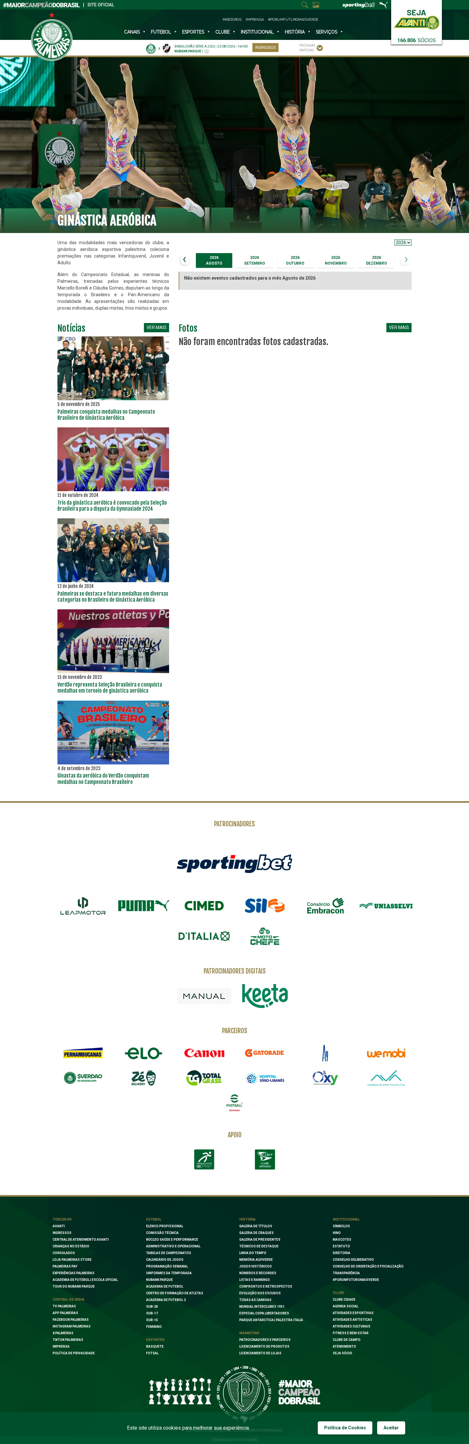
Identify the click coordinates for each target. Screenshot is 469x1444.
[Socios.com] (83, 1078)
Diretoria (341, 1253)
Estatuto (341, 1246)
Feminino (154, 1326)
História (295, 31)
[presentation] (185, 260)
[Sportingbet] (234, 863)
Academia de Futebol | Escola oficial (85, 1280)
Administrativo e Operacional (173, 1246)
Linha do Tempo (252, 1253)
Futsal (152, 1353)
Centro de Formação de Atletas (174, 1293)
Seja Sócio (342, 1353)
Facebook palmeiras (71, 1319)
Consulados (64, 1253)
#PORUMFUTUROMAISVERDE (356, 1280)
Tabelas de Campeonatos (168, 1253)
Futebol (161, 31)
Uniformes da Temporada (169, 1273)
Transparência (346, 1273)
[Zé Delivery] (143, 1078)
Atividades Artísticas (352, 1319)
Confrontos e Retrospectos (265, 1286)
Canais (132, 31)
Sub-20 (152, 1306)
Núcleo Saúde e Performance (172, 1239)
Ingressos (265, 47)
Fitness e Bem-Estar (350, 1333)
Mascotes (342, 1239)
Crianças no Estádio (71, 1246)
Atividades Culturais (351, 1326)
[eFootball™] (234, 1103)
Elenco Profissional (164, 1226)
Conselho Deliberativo (353, 1259)
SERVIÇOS (326, 31)
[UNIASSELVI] (386, 906)
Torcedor (62, 1219)
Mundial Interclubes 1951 (262, 1306)
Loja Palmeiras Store (72, 1259)
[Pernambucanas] (83, 1053)
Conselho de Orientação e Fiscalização (368, 1266)
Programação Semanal (167, 1266)
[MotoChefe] (265, 936)
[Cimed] (204, 905)
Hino (337, 1233)
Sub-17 (152, 1313)
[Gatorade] (265, 1053)
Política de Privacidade (74, 1353)
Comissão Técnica (162, 1233)
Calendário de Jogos (164, 1259)
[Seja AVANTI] (416, 18)
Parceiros (232, 20)
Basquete (155, 1346)
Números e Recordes (257, 1273)
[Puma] (143, 906)
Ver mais (156, 327)
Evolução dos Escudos (260, 1293)
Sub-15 (152, 1320)
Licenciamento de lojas (260, 1353)
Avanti (59, 1226)
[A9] (325, 1053)
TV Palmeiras (64, 1306)
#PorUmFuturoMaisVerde (293, 20)
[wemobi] (386, 1053)
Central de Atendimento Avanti (81, 1239)
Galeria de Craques (256, 1233)
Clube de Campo (347, 1340)
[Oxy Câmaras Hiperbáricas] (325, 1078)
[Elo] (143, 1053)
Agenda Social (345, 1306)
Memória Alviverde (256, 1259)
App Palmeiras (65, 1313)
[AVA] (386, 1078)
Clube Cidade (344, 1299)
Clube (222, 31)
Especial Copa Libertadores (264, 1313)
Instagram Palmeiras (72, 1326)
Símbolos (341, 1226)
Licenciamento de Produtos (264, 1346)
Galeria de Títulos (255, 1226)
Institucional (346, 1219)
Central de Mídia (69, 1299)
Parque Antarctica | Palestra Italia (271, 1320)
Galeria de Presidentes (259, 1239)
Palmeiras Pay (65, 1266)
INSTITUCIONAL (257, 31)
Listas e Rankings (254, 1280)
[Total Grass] (204, 1078)
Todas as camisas (255, 1300)
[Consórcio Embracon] (325, 905)
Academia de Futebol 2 (166, 1300)
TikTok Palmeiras (68, 1340)
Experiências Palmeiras (73, 1273)
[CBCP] (265, 1159)
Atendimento (344, 1346)
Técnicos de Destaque (259, 1246)
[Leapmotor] (83, 906)
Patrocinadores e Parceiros (265, 1340)
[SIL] (265, 906)
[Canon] (204, 1053)
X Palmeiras (63, 1333)
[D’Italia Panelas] (204, 936)
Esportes (193, 31)
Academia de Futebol (164, 1286)
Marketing (249, 1333)
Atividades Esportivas (353, 1313)
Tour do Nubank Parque (74, 1286)
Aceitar (391, 1427)
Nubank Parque (159, 1280)
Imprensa (255, 20)
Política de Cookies (345, 1427)
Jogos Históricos (255, 1266)
